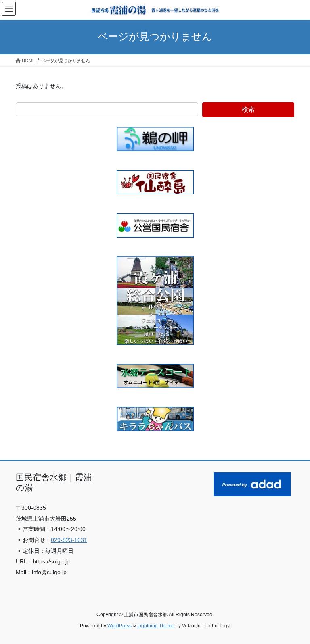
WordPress (119, 626)
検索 (248, 109)
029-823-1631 (69, 540)
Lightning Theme (155, 626)
